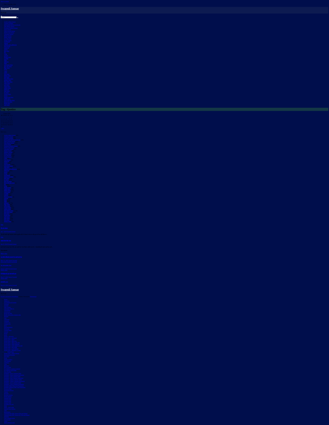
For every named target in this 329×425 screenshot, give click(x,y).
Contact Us (7, 322)
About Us (6, 301)
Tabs (5, 410)
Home (5, 299)
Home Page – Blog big (10, 341)
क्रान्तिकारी (7, 42)
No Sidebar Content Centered (12, 369)
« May (2, 128)
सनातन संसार (7, 94)
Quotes (6, 392)
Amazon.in (7, 312)
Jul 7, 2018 (4, 231)
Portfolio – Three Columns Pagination (14, 381)
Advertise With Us (9, 308)
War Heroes (7, 160)
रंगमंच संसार (7, 86)
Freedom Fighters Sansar (11, 28)
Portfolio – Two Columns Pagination (14, 384)
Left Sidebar (7, 361)
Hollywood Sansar (9, 32)
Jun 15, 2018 (4, 244)
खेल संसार (6, 51)
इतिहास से (6, 89)
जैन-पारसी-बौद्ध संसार (9, 100)
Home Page (11, 352)
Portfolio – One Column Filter (12, 376)
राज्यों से (6, 56)
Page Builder (7, 372)
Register (6, 393)
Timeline (6, 416)
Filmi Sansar (7, 29)
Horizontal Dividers (9, 355)
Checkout (6, 319)
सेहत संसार (7, 91)
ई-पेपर (5, 69)
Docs (5, 325)
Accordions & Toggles (10, 302)
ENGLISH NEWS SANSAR (12, 25)
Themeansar (33, 296)
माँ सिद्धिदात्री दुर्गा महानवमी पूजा (8, 273)
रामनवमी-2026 (4, 282)
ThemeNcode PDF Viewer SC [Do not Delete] (17, 415)
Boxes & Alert (8, 313)
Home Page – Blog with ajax (12, 342)
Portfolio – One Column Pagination (13, 378)
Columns (6, 321)
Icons (5, 358)
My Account (7, 367)
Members (6, 366)
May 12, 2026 (4, 260)
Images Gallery (8, 359)
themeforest (7, 412)
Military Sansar (8, 152)
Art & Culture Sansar (10, 22)
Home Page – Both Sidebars (11, 344)
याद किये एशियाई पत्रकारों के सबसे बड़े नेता (11, 257)
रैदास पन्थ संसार (8, 102)
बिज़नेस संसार (7, 57)
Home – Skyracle (9, 336)
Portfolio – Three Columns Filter (13, 379)
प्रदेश (5, 54)
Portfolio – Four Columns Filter (12, 373)
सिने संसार (6, 77)
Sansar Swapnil (13, 260)
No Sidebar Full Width (10, 370)
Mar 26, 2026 (4, 285)
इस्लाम (5, 96)
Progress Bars (8, 389)
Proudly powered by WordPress (9, 296)
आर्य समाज (6, 85)
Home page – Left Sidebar (11, 349)
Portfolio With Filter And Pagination (14, 386)
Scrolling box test (9, 404)
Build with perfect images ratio (12, 315)
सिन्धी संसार (7, 103)
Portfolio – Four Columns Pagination (14, 375)
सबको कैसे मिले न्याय (6, 240)
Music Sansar (7, 37)
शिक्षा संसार (7, 68)
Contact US (7, 324)
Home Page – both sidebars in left (13, 345)
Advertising (7, 310)
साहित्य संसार (7, 88)
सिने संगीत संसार (8, 82)
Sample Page (7, 398)
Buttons (6, 316)
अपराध (5, 49)
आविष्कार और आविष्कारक (10, 45)
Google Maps (7, 330)
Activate (6, 304)
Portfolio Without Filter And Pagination (14, 387)
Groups (6, 332)
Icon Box (6, 356)
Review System (8, 395)
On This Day (7, 39)
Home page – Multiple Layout (12, 350)
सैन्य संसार (6, 74)
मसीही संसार (7, 99)
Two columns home (9, 418)
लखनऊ (6, 43)
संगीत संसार (7, 83)
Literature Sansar (8, 34)
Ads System (7, 307)
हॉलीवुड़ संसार (7, 80)
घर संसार (6, 93)
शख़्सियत (6, 62)
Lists (5, 364)
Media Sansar (7, 35)
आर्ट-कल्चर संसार (8, 65)
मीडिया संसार (7, 76)
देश (5, 52)
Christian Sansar (8, 137)
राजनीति (6, 59)
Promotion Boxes (9, 390)
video (5, 71)
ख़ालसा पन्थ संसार (8, 97)
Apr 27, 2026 (4, 268)
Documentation (8, 327)
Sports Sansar (7, 40)
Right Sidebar (8, 396)
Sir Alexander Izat (6, 265)
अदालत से (6, 48)
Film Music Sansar (9, 26)
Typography (7, 419)
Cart (5, 318)
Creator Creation (8, 23)
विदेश (5, 60)
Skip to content (5, 1)
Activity (6, 305)
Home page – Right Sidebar (11, 353)
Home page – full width (10, 347)
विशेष (5, 63)
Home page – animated (10, 338)
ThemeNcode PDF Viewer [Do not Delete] (16, 413)
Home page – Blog (9, 339)
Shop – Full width (9, 407)
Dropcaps (6, 328)
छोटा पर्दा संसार (8, 66)
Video (5, 421)
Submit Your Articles (9, 409)
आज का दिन (7, 46)
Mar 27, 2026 (4, 277)
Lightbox (6, 362)
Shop (5, 406)
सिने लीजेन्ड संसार (8, 79)
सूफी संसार (7, 105)
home (5, 335)
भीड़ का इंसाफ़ (4, 228)
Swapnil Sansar (10, 8)
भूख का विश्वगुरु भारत (9, 423)
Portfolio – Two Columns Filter (12, 382)
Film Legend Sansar (9, 31)
